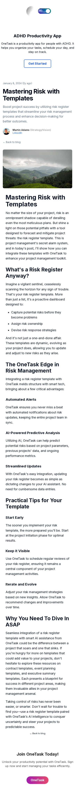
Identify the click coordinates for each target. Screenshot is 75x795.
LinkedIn (17, 132)
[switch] (44, 11)
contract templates (19, 668)
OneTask (56, 253)
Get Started (37, 63)
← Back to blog (12, 142)
